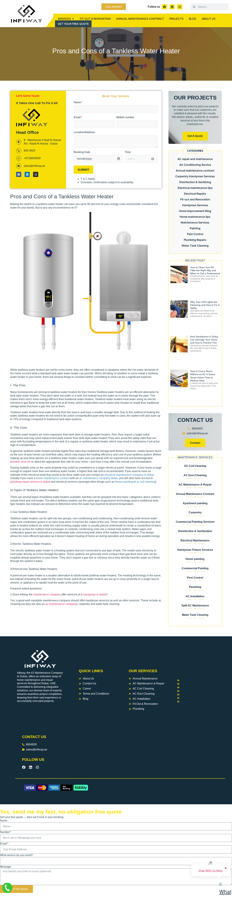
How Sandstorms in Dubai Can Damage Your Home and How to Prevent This (204, 339)
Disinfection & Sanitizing (195, 182)
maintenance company (47, 594)
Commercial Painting (195, 568)
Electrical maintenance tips (195, 188)
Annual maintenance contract (195, 170)
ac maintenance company (61, 604)
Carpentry (195, 512)
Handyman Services (195, 205)
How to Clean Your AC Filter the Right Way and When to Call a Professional (205, 270)
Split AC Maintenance (195, 605)
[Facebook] (164, 6)
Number (5, 832)
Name (78, 102)
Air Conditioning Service (195, 164)
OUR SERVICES (143, 671)
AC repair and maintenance (195, 159)
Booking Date (82, 152)
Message (5, 866)
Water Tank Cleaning (195, 245)
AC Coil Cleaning (195, 465)
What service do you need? (16, 855)
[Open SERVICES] (73, 19)
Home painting (195, 559)
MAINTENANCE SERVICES (195, 457)
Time (128, 152)
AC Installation (195, 596)
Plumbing (195, 587)
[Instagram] (179, 6)
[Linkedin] (172, 6)
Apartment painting (195, 503)
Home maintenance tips (195, 216)
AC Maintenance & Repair (195, 484)
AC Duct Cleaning (195, 475)
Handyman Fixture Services (195, 549)
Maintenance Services (195, 222)
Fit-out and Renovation (195, 199)
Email (77, 117)
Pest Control (195, 234)
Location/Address (84, 132)
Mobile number (125, 117)
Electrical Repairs (195, 193)
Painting (195, 228)
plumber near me (20, 461)
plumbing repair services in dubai (30, 481)
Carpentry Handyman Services (195, 176)
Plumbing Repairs (195, 239)
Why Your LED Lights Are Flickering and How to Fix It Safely (204, 305)
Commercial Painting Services (195, 521)
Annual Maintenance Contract (195, 493)
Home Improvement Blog (195, 211)
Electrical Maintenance (195, 540)
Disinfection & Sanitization (195, 531)
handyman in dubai (94, 594)
